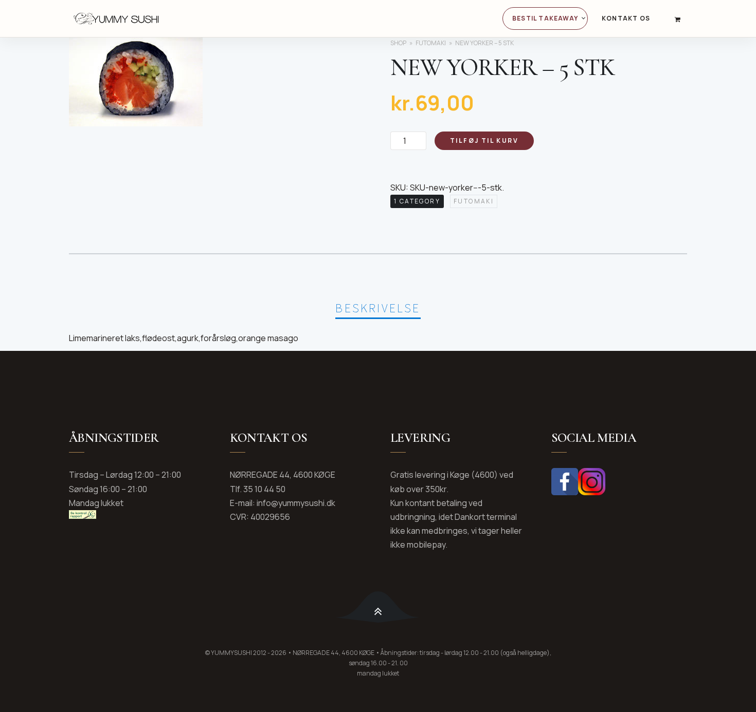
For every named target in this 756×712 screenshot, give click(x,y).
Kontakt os (626, 18)
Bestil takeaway (545, 18)
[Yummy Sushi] (178, 18)
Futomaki (431, 43)
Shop (398, 43)
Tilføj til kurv (484, 140)
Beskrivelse (377, 308)
